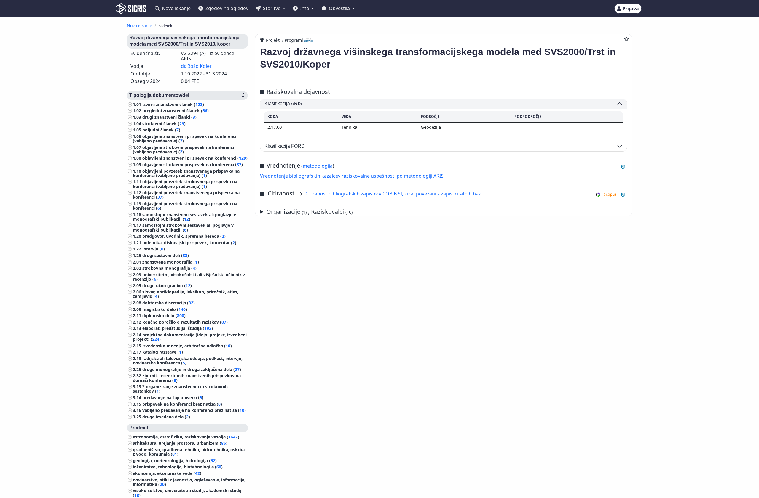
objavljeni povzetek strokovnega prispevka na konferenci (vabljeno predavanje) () (185, 184)
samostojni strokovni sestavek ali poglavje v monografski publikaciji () (183, 227)
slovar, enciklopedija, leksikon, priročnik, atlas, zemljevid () (185, 294)
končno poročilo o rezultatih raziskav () (185, 322)
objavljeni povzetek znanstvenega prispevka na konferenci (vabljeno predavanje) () (186, 173)
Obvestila (339, 8)
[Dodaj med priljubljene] (626, 39)
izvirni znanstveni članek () (173, 104)
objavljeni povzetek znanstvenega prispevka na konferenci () (186, 195)
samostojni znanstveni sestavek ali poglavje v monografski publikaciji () (184, 217)
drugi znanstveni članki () (169, 117)
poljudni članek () (161, 130)
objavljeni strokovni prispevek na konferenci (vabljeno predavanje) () (183, 149)
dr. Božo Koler (196, 66)
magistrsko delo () (164, 309)
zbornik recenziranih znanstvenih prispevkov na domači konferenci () (187, 378)
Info (304, 8)
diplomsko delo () (164, 315)
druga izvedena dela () (166, 417)
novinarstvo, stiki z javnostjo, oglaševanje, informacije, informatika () (189, 482)
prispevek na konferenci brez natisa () (182, 404)
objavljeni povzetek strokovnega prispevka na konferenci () (185, 206)
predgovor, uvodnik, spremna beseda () (184, 236)
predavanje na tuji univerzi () (172, 397)
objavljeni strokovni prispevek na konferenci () (192, 164)
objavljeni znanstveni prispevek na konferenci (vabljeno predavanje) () (184, 139)
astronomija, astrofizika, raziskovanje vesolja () (186, 437)
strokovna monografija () (169, 268)
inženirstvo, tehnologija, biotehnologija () (178, 467)
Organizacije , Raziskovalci (309, 212)
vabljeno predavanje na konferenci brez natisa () (194, 410)
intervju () (153, 249)
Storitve (272, 8)
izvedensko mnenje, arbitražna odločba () (187, 345)
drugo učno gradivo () (167, 285)
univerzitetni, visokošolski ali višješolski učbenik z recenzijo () (189, 277)
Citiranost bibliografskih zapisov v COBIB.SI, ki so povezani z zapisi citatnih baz (393, 193)
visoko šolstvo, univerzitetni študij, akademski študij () (187, 493)
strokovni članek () (164, 123)
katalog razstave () (162, 352)
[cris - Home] (131, 8)
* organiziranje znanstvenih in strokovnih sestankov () (180, 389)
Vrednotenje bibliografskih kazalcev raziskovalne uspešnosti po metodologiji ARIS (352, 176)
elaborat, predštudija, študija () (177, 328)
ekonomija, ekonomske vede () (167, 473)
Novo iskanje (176, 8)
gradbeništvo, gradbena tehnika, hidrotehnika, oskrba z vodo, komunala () (189, 452)
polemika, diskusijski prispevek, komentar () (189, 242)
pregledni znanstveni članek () (175, 110)
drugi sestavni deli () (165, 255)
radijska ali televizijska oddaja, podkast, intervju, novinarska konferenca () (188, 361)
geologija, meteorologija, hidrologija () (175, 460)
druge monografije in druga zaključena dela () (191, 369)
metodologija (318, 166)
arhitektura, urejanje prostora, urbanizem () (180, 443)
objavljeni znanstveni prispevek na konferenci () (195, 158)
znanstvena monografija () (170, 262)
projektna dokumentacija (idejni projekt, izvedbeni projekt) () (190, 337)
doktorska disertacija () (168, 303)
